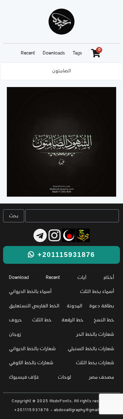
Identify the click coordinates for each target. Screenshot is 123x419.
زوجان (15, 334)
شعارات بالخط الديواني (32, 349)
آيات (81, 277)
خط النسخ (104, 320)
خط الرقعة (72, 320)
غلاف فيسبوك (24, 377)
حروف (15, 320)
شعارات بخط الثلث (95, 363)
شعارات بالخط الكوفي (31, 363)
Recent (28, 53)
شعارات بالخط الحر (95, 334)
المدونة (74, 306)
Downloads (54, 53)
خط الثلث (42, 320)
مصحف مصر (101, 377)
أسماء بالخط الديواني (30, 291)
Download (19, 277)
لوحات (64, 377)
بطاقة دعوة (101, 306)
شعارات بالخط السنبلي (91, 349)
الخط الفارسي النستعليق (34, 306)
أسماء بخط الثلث (97, 291)
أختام (109, 277)
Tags (77, 53)
